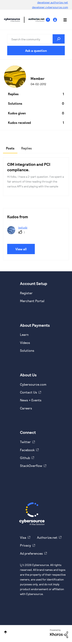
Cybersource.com (33, 384)
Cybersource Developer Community (12, 20)
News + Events (30, 400)
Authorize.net (47, 537)
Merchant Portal (32, 301)
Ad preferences (31, 553)
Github (25, 458)
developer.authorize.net (52, 2)
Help (49, 20)
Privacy (25, 545)
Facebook (27, 450)
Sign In (55, 20)
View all (21, 249)
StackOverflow (31, 466)
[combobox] (36, 39)
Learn (24, 334)
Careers (26, 408)
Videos (25, 342)
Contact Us (28, 392)
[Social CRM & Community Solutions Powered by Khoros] (59, 633)
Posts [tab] (10, 148)
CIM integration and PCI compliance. (28, 167)
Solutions (27, 350)
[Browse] (63, 20)
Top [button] (5, 632)
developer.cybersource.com (50, 7)
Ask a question (36, 50)
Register (26, 293)
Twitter (25, 442)
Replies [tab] (26, 148)
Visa (23, 537)
